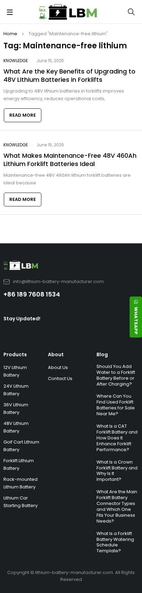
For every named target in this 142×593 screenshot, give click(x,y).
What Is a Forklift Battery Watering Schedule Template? (115, 542)
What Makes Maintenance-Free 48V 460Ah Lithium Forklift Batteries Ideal (69, 159)
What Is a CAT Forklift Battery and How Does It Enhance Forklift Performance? (117, 438)
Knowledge (15, 61)
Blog (102, 354)
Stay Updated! (21, 318)
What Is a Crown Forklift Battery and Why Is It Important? (117, 471)
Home (10, 33)
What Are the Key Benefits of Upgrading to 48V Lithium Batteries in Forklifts (69, 75)
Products (15, 354)
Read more (22, 115)
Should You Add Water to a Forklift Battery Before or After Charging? (116, 375)
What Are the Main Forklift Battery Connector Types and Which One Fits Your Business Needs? (117, 506)
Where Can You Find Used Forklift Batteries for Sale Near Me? (116, 405)
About (56, 354)
